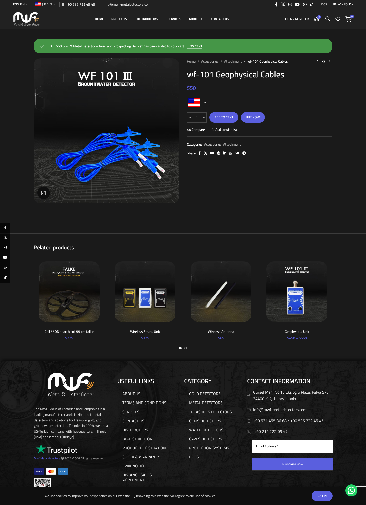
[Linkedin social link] (225, 153)
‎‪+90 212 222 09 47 (271, 431)
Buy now (253, 117)
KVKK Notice (133, 466)
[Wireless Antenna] (221, 291)
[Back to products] (323, 61)
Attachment (233, 61)
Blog (194, 457)
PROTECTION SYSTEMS (209, 448)
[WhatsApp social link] (304, 4)
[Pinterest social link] (218, 153)
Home (191, 61)
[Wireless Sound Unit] (145, 291)
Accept (322, 496)
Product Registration (144, 448)
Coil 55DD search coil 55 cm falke (69, 331)
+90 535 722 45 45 (80, 4)
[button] (351, 490)
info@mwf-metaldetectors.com (127, 4)
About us (131, 393)
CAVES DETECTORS (205, 439)
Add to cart (223, 117)
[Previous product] (317, 61)
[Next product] (329, 61)
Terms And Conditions (144, 403)
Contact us (133, 421)
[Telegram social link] (244, 153)
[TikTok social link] (311, 4)
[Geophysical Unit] (296, 291)
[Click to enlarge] (43, 193)
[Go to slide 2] (185, 348)
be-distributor (137, 439)
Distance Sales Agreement (137, 477)
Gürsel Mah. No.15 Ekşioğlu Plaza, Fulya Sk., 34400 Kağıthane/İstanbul (290, 395)
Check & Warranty (140, 457)
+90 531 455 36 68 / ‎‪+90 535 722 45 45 (288, 420)
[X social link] (283, 4)
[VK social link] (237, 153)
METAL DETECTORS (206, 403)
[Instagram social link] (290, 4)
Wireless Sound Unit (145, 331)
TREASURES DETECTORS (210, 412)
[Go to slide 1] (180, 348)
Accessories (210, 61)
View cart (194, 46)
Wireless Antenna (221, 331)
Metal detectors (50, 458)
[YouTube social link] (297, 4)
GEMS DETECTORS (205, 421)
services (130, 412)
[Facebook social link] (276, 4)
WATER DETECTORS (206, 430)
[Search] (328, 19)
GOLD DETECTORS (205, 393)
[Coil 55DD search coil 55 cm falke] (69, 291)
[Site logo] (26, 18)
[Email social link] (212, 153)
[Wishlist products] (338, 19)
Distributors (135, 430)
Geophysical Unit (297, 331)
